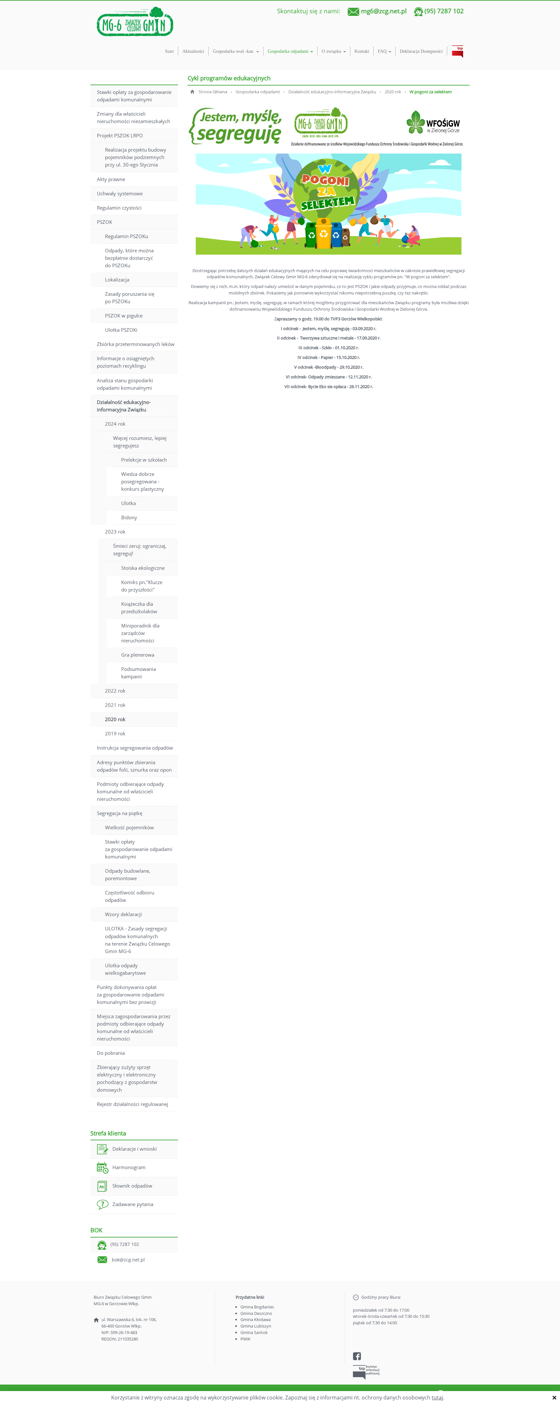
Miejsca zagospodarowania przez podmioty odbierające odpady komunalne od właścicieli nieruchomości (133, 1027)
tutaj (437, 1397)
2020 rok (115, 719)
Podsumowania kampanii (138, 673)
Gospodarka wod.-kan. (234, 51)
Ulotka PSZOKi (121, 330)
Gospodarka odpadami (289, 51)
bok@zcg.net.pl (128, 1260)
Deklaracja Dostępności (421, 51)
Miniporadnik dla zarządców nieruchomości (140, 633)
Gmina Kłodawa (255, 1319)
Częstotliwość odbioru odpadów (129, 896)
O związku (332, 51)
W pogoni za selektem (431, 92)
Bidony (129, 517)
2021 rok (115, 705)
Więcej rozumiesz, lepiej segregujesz (140, 442)
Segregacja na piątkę (119, 813)
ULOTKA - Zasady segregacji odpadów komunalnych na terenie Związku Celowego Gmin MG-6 (137, 939)
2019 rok (115, 733)
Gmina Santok (254, 1332)
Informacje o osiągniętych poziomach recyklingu (125, 362)
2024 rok (115, 423)
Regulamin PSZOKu (126, 236)
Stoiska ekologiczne (143, 568)
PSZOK (104, 222)
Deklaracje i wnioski (134, 1148)
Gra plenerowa (137, 654)
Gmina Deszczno (256, 1313)
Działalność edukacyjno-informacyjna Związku (124, 406)
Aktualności (193, 51)
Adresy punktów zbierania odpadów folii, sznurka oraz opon (134, 766)
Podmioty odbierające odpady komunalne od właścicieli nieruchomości (130, 791)
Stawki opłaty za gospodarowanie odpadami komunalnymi (134, 96)
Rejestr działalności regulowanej (132, 1104)
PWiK (245, 1339)
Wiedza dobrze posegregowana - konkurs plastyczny (142, 481)
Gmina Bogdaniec (257, 1307)
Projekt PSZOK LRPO (120, 135)
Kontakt (362, 51)
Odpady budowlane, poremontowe (127, 874)
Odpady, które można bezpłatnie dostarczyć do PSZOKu (129, 258)
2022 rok (115, 690)
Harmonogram (129, 1167)
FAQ (383, 51)
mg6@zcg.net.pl (384, 11)
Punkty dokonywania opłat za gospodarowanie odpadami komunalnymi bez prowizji (130, 994)
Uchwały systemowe (120, 193)
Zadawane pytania (132, 1204)
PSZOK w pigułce (124, 315)
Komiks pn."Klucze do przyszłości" (141, 586)
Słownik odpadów (132, 1185)
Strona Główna (213, 92)
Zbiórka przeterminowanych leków (136, 344)
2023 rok (115, 531)
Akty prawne (111, 179)
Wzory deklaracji (123, 914)
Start (169, 51)
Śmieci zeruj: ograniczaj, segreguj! (140, 550)
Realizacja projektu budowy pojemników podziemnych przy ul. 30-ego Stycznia (135, 157)
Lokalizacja (117, 279)
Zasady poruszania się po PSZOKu (129, 298)
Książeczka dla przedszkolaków (139, 608)
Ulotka (128, 503)
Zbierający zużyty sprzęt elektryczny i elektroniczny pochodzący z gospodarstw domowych (127, 1078)
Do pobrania (111, 1053)
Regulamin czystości (119, 207)
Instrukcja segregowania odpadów (135, 747)
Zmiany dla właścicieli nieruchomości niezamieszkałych (133, 117)
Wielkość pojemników (129, 827)
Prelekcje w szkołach (144, 459)
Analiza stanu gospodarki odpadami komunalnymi (125, 384)
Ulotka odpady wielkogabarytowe (125, 969)
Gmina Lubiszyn (255, 1326)
